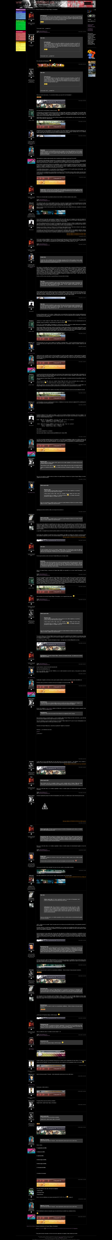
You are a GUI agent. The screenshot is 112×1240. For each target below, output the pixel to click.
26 (70, 1228)
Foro (17, 34)
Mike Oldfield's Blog (31, 353)
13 (52, 1228)
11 (49, 1228)
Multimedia (18, 22)
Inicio (17, 9)
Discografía (18, 43)
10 (47, 1228)
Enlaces (18, 18)
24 (67, 1228)
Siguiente (75, 1228)
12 (50, 1228)
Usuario (79, 2)
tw (31, 1048)
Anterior (37, 1228)
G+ (32, 1048)
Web (30, 1049)
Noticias (18, 13)
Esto (38, 731)
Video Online (18, 25)
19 (60, 1228)
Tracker (18, 29)
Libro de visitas (19, 33)
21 (63, 1228)
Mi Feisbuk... (32, 144)
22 (64, 1228)
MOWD (17, 50)
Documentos (18, 15)
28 (72, 1228)
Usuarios (18, 36)
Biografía (18, 48)
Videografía (18, 45)
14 (53, 1228)
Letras (17, 47)
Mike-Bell (61, 1237)
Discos (33, 9)
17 (57, 1228)
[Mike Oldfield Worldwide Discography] (91, 16)
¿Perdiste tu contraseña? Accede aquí (90, 29)
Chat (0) (18, 39)
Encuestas (18, 16)
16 (56, 1228)
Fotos (17, 24)
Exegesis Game (19, 27)
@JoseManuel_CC (43, 31)
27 (71, 1228)
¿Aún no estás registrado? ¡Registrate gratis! (91, 25)
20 (61, 1228)
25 (68, 1228)
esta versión (49, 708)
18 (59, 1228)
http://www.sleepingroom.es (44, 32)
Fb (29, 1048)
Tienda (17, 38)
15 (54, 1228)
